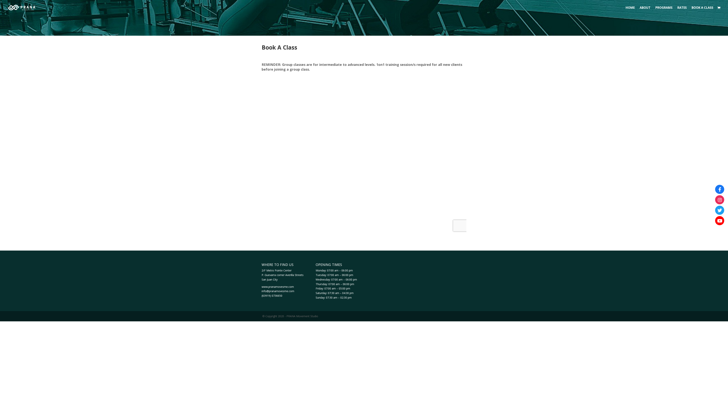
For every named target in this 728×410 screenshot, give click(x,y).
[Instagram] (719, 199)
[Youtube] (719, 220)
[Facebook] (719, 189)
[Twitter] (719, 210)
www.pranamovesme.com (278, 287)
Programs (663, 8)
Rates (682, 8)
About (645, 8)
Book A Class (702, 8)
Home (630, 8)
